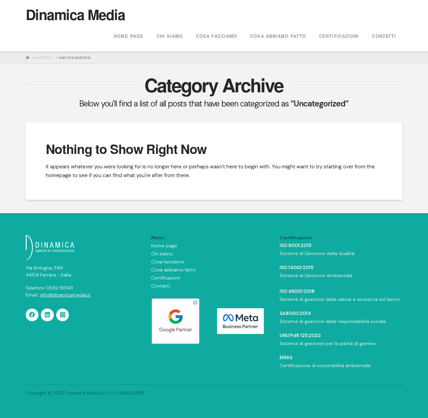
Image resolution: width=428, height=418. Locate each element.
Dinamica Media (75, 14)
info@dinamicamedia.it (65, 295)
